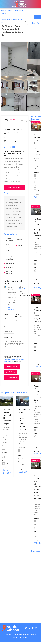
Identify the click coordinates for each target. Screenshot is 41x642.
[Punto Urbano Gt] (10, 628)
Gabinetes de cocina (9, 252)
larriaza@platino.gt (25, 295)
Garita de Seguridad (9, 258)
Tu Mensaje (8, 337)
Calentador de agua (9, 246)
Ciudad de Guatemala (14, 10)
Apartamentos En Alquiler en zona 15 (12, 20)
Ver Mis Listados (11, 308)
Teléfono (6, 327)
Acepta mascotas (9, 240)
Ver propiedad (7, 404)
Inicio (2, 10)
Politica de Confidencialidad (13, 359)
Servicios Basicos (9, 272)
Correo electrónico (18, 315)
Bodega (19, 239)
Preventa (23, 6)
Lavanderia (10, 263)
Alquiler (14, 6)
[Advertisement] (14, 548)
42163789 (22, 289)
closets (20, 246)
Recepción (9, 267)
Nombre (6, 314)
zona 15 (3, 13)
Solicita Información (14, 187)
